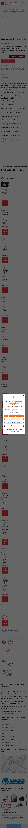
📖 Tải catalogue (14, 419)
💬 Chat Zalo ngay (14, 426)
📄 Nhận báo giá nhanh (14, 416)
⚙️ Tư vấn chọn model (14, 422)
